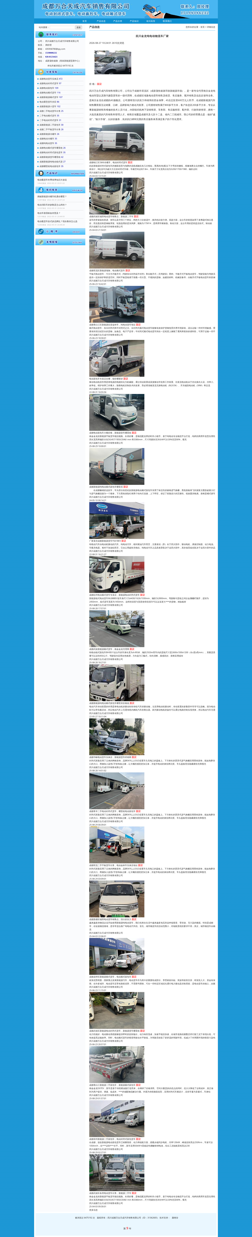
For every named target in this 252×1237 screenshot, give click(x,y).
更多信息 (93, 1209)
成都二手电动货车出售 (50, 111)
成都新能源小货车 (48, 106)
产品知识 (134, 21)
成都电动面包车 (47, 88)
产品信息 (101, 21)
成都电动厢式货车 (48, 92)
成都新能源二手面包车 (50, 124)
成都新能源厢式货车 (49, 97)
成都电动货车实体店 (49, 78)
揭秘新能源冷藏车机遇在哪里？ (52, 196)
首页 (84, 21)
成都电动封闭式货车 (49, 83)
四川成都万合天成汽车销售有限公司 (106, 172)
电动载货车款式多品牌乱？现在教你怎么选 (57, 221)
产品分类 (117, 21)
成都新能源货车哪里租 (50, 157)
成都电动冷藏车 (47, 138)
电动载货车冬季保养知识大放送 (52, 179)
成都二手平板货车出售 (50, 129)
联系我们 (167, 21)
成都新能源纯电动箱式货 (51, 161)
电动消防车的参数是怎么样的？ (52, 204)
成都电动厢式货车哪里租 (51, 147)
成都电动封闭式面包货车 (51, 152)
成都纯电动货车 (47, 143)
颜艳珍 (175, 1217)
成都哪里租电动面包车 (50, 166)
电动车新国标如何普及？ (49, 213)
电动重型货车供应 (48, 101)
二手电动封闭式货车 (49, 120)
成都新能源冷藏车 (48, 134)
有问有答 (150, 21)
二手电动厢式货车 (48, 115)
